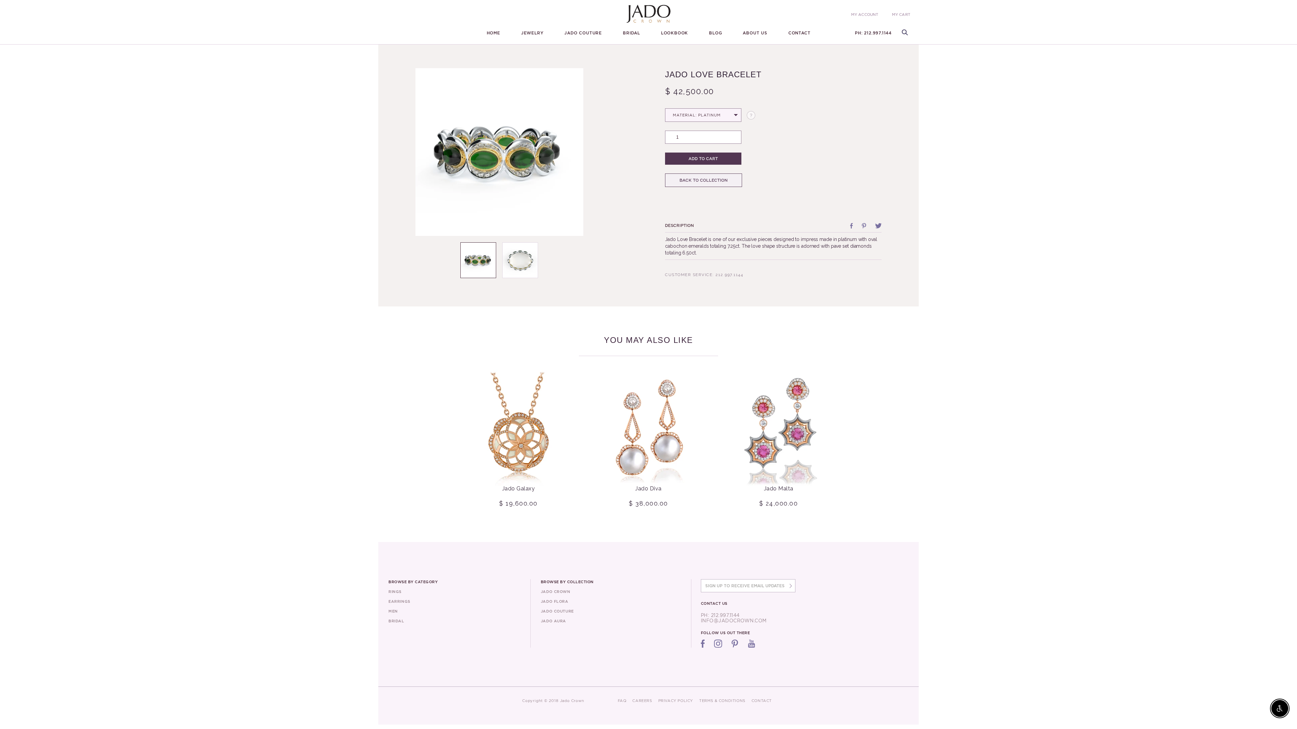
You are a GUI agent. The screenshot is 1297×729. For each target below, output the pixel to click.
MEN (393, 611)
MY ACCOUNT (865, 14)
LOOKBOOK (674, 33)
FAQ (622, 701)
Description (679, 225)
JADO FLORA (554, 601)
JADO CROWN (555, 592)
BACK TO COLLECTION (704, 180)
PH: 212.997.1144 (873, 33)
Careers (642, 701)
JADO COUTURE (583, 33)
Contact (799, 33)
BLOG (715, 33)
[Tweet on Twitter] (878, 225)
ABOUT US (755, 33)
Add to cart (703, 158)
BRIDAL (631, 33)
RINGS (395, 592)
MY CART (901, 15)
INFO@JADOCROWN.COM (734, 620)
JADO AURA (553, 621)
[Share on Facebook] (851, 225)
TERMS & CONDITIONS (722, 701)
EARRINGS (399, 601)
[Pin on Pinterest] (864, 225)
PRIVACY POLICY (675, 701)
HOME (493, 33)
